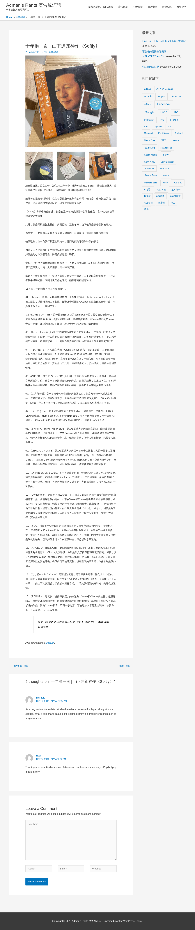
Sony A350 (149, 161)
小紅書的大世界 (150, 66)
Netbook (179, 133)
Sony (166, 154)
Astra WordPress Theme (129, 921)
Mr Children (164, 133)
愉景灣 (147, 196)
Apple (161, 96)
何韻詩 (148, 189)
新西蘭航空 (175, 196)
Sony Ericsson (167, 162)
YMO (165, 182)
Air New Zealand (164, 89)
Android (148, 96)
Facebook (163, 104)
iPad (162, 120)
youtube (178, 182)
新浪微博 (160, 196)
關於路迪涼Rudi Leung (101, 6)
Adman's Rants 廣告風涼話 (33, 5)
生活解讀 (138, 6)
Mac (169, 126)
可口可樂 (161, 189)
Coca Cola (176, 96)
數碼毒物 (152, 6)
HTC (175, 112)
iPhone (174, 119)
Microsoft (148, 133)
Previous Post (18, 666)
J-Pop (44, 52)
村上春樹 (148, 202)
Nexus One (149, 140)
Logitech (158, 126)
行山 (173, 202)
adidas (147, 89)
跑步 (146, 209)
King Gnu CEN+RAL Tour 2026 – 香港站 (164, 41)
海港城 (161, 202)
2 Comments (32, 52)
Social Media (150, 154)
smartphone (166, 148)
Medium (50, 643)
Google (149, 112)
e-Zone (147, 104)
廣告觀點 (123, 6)
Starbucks (149, 168)
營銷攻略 (167, 6)
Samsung (149, 147)
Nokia (175, 140)
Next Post (126, 666)
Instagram (149, 120)
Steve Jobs (150, 175)
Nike (163, 140)
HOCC (163, 112)
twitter (166, 175)
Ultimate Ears (150, 182)
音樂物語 (181, 6)
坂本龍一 (176, 189)
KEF (146, 126)
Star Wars (164, 168)
